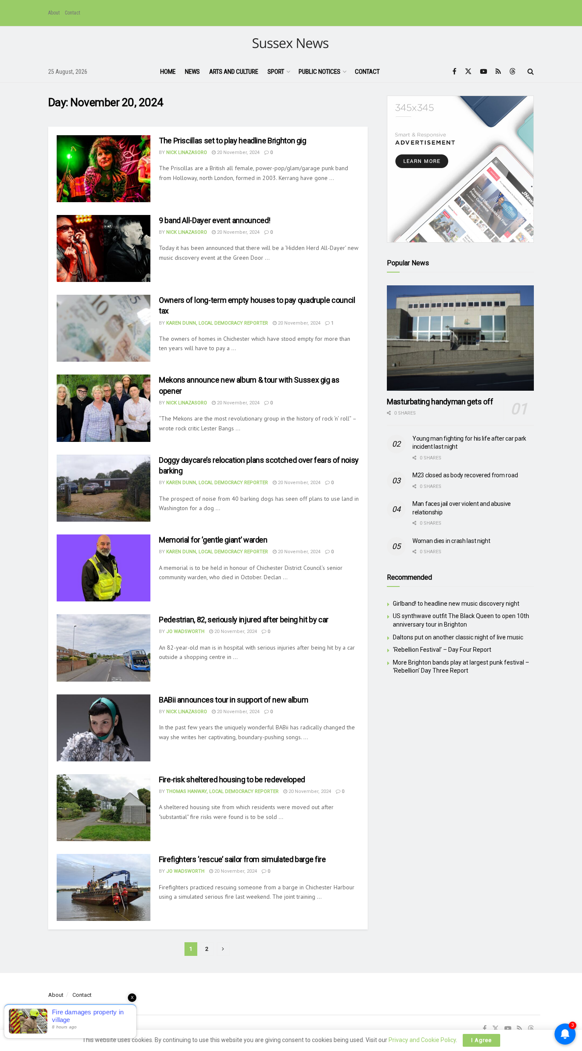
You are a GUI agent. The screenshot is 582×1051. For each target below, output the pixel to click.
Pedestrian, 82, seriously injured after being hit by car (243, 619)
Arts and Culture (233, 71)
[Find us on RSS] (498, 71)
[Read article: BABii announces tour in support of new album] (103, 727)
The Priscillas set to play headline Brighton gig (232, 140)
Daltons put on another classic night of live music (458, 637)
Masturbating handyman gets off (440, 401)
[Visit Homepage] (291, 43)
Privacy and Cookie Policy (422, 1039)
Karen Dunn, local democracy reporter (217, 323)
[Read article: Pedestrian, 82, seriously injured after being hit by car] (103, 647)
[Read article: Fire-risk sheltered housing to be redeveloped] (103, 807)
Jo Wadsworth (185, 631)
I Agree (481, 1040)
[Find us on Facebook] (454, 71)
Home (168, 71)
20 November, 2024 (237, 152)
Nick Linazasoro (186, 152)
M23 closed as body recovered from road (465, 475)
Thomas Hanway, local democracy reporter (222, 791)
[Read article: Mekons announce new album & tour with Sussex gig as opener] (103, 408)
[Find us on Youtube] (483, 71)
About (54, 13)
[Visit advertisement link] (460, 169)
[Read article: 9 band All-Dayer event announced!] (103, 248)
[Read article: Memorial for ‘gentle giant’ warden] (103, 567)
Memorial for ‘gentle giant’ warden (213, 539)
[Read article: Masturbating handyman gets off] (460, 338)
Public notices (319, 71)
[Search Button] (530, 71)
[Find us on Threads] (513, 71)
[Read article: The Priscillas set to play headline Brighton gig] (103, 168)
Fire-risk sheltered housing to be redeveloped (232, 779)
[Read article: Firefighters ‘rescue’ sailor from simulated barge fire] (103, 887)
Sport (276, 71)
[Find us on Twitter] (468, 71)
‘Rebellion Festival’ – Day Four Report (442, 649)
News (192, 71)
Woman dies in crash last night (451, 540)
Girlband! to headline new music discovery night (456, 603)
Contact (72, 13)
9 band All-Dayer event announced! (215, 220)
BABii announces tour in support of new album (233, 699)
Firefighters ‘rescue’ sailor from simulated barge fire (242, 859)
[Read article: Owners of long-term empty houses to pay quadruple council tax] (103, 328)
